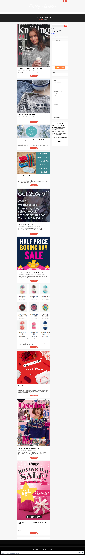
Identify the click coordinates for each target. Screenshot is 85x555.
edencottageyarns (54, 128)
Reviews (55, 108)
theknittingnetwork (55, 139)
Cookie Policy (17, 553)
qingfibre (66, 137)
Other (55, 106)
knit (58, 131)
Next (38, 538)
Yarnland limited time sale (26, 338)
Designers (55, 97)
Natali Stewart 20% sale (25, 224)
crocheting (54, 127)
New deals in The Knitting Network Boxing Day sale (33, 522)
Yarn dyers (30, 116)
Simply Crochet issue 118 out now (28, 448)
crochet (61, 123)
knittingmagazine (54, 134)
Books (55, 80)
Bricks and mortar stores (32, 274)
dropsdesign (63, 127)
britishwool (58, 123)
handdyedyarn (54, 129)
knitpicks (63, 131)
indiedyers (53, 131)
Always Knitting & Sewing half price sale (31, 272)
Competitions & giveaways (58, 91)
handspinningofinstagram (60, 129)
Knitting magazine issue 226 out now (30, 68)
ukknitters (59, 141)
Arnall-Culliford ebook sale (26, 176)
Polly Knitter (42, 6)
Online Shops (31, 226)
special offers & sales (57, 110)
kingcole (55, 131)
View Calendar (53, 33)
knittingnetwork (55, 135)
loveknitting (63, 137)
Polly (27, 70)
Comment (34, 70)
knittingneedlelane (58, 134)
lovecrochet (59, 137)
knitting (65, 133)
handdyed (62, 128)
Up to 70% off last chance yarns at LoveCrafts (32, 386)
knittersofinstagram (57, 133)
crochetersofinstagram (58, 125)
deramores (59, 127)
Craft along (55, 93)
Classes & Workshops (57, 89)
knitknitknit (60, 131)
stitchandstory (60, 138)
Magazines (30, 70)
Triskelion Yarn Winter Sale (27, 114)
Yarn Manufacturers (57, 117)
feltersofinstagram (59, 128)
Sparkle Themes (51, 549)
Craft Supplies (56, 95)
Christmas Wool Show (57, 31)
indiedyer (65, 129)
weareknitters (54, 142)
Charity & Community (57, 84)
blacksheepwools (54, 123)
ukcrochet (54, 141)
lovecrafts (54, 137)
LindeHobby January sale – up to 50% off (31, 139)
